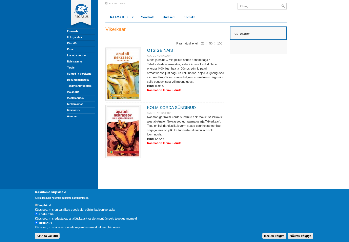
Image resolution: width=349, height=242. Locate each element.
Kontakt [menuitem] (189, 17)
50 (210, 43)
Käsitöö (72, 43)
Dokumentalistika (78, 79)
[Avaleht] (78, 14)
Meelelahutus (75, 97)
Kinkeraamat (75, 104)
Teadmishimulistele (79, 85)
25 (202, 43)
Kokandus (73, 110)
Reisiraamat (74, 61)
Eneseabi (73, 31)
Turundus (45, 223)
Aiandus (72, 116)
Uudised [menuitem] (168, 17)
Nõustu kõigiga (300, 236)
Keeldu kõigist (274, 236)
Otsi (284, 6)
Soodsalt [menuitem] (147, 17)
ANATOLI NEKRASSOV (158, 56)
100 (219, 43)
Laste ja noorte (76, 55)
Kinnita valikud (47, 236)
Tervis (71, 67)
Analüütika (46, 214)
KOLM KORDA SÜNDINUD (171, 107)
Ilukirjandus (74, 37)
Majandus (73, 91)
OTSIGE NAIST (161, 50)
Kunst (70, 49)
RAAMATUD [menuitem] (116, 18)
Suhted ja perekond (79, 73)
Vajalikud (44, 205)
